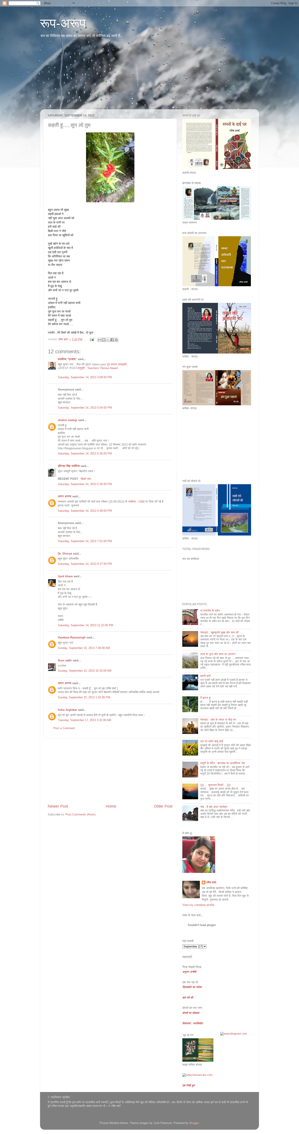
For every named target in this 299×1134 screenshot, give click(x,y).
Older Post (163, 806)
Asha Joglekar (67, 709)
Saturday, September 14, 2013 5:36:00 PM (85, 484)
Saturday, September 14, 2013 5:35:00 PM (85, 453)
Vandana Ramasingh (72, 637)
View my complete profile (198, 905)
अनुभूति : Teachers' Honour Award (97, 368)
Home (111, 806)
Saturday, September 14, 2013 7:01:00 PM (85, 541)
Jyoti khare (65, 576)
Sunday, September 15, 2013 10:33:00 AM (84, 670)
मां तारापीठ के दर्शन (210, 610)
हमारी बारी (205, 676)
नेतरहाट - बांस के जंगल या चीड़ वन (218, 719)
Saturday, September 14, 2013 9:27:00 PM (85, 563)
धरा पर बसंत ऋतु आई (211, 741)
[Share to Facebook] (112, 340)
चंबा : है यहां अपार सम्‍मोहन (213, 806)
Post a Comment (64, 728)
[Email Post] (92, 339)
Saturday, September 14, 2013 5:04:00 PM (85, 407)
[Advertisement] (149, 76)
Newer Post (58, 806)
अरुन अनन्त (64, 496)
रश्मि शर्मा (211, 882)
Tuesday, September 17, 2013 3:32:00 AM (84, 720)
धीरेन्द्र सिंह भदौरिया (69, 466)
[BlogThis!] (104, 340)
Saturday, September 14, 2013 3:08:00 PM (85, 377)
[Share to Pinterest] (116, 340)
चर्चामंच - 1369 (136, 501)
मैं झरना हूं (205, 697)
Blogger (194, 1123)
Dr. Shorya (65, 553)
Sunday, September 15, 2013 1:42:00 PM (84, 697)
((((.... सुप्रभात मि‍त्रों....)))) (215, 785)
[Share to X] (108, 340)
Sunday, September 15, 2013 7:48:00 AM (84, 648)
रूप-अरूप (63, 23)
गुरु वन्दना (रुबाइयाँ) (116, 364)
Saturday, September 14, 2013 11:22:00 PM (85, 625)
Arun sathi (65, 660)
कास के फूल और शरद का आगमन (217, 654)
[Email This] (99, 340)
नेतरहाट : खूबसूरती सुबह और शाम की (219, 632)
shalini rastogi (67, 420)
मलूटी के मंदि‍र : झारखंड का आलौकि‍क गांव (222, 763)
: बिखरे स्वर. (85, 478)
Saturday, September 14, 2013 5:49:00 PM (85, 510)
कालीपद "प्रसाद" (67, 359)
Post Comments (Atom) (80, 814)
